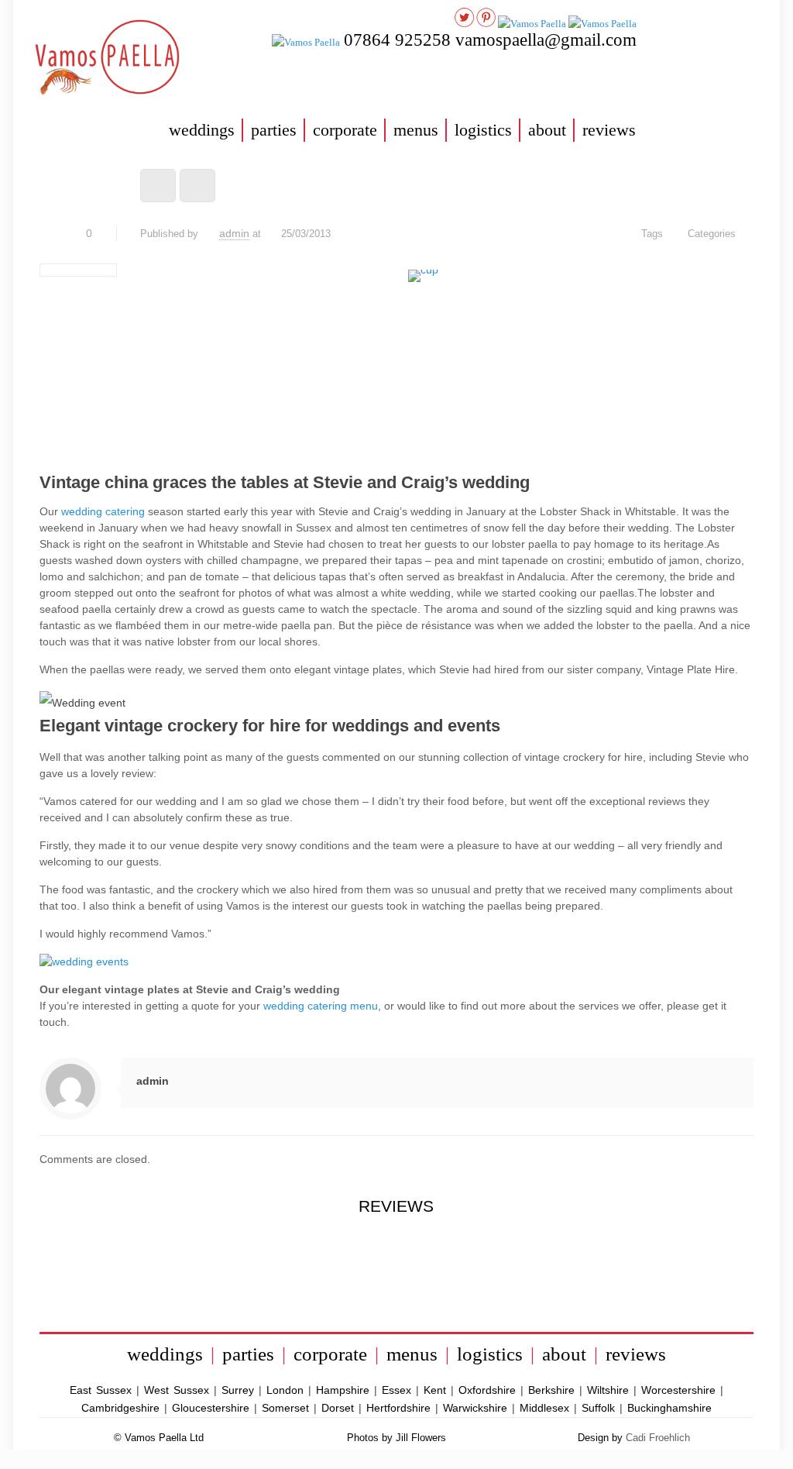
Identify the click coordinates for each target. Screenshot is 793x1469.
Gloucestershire (210, 1408)
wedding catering (103, 511)
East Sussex (101, 1390)
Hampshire (342, 1390)
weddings (202, 129)
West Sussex (176, 1390)
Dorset (337, 1408)
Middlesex (544, 1408)
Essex (396, 1390)
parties (274, 129)
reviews (609, 129)
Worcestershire (678, 1390)
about (547, 129)
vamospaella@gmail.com (546, 40)
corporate (345, 129)
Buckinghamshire (669, 1408)
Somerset (285, 1408)
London (285, 1390)
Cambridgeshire (120, 1408)
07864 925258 (399, 40)
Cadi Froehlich (658, 1437)
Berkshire (551, 1390)
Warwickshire (475, 1408)
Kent (435, 1390)
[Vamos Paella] (115, 59)
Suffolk (598, 1408)
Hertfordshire (398, 1408)
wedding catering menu (320, 1005)
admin (234, 233)
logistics (483, 129)
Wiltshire (608, 1390)
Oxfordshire (487, 1390)
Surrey (237, 1390)
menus (415, 129)
